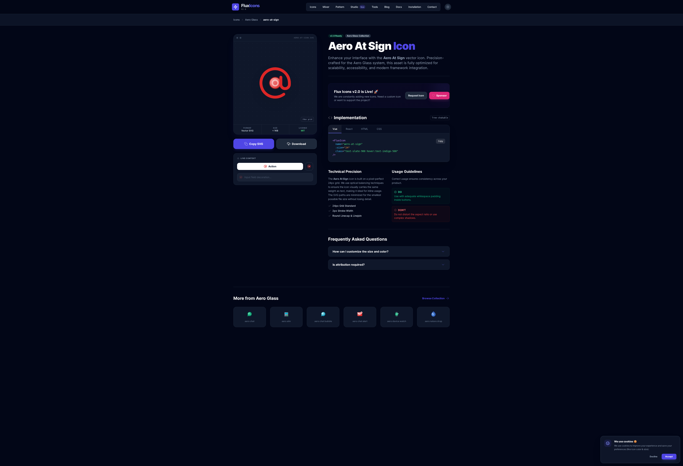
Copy (440, 141)
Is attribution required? (349, 264)
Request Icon (416, 95)
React (349, 128)
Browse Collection (433, 298)
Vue (335, 128)
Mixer (326, 6)
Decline (653, 456)
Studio (357, 6)
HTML (364, 128)
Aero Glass (251, 19)
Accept (669, 456)
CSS (379, 128)
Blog (387, 6)
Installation (414, 6)
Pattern (340, 6)
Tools (375, 6)
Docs (399, 6)
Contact (432, 6)
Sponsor (441, 95)
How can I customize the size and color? (360, 251)
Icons (313, 6)
